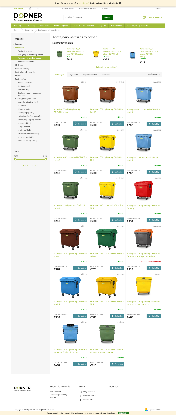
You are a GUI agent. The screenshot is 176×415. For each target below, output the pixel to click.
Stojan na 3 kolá (24, 130)
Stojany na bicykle (25, 123)
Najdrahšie (74, 74)
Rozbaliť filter (29, 166)
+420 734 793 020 (89, 395)
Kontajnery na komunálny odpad (30, 54)
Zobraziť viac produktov (106, 67)
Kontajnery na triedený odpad (29, 58)
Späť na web (18, 8)
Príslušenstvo (20, 79)
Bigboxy (18, 75)
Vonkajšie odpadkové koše (28, 102)
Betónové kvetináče (26, 137)
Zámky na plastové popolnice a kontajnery (29, 94)
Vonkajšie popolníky (26, 112)
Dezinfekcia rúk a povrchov (25, 72)
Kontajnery (19, 47)
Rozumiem (123, 413)
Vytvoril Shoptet (156, 409)
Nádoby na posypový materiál (29, 119)
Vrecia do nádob (24, 86)
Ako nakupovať (68, 8)
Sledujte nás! (88, 399)
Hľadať (107, 17)
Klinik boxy (19, 65)
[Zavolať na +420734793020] (30, 8)
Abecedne (106, 74)
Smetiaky (19, 44)
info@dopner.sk (89, 391)
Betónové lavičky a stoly (27, 140)
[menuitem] (17, 25)
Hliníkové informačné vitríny (28, 133)
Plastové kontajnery (25, 51)
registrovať (84, 3)
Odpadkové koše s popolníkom (30, 116)
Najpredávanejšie (90, 74)
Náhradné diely (23, 89)
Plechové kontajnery (26, 61)
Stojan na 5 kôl (24, 126)
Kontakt (105, 8)
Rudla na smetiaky (25, 82)
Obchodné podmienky (88, 8)
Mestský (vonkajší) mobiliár (25, 98)
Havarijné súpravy (22, 68)
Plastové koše (24, 109)
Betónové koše (24, 106)
